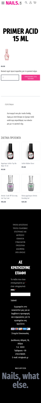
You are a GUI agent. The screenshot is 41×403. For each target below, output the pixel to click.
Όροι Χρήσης (20, 252)
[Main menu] (3, 3)
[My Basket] (35, 3)
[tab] (9, 104)
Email (13, 290)
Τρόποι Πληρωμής (20, 228)
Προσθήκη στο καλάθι (31, 78)
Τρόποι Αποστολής (20, 225)
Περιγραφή (9, 104)
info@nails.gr (23, 357)
